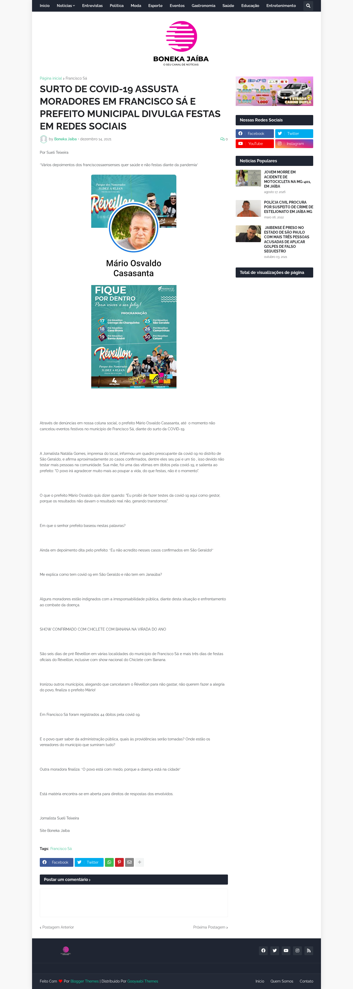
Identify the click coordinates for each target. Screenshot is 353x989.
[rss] (308, 950)
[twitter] (274, 950)
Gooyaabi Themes (142, 981)
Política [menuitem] (117, 5)
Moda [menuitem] (136, 5)
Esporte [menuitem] (155, 5)
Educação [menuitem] (250, 5)
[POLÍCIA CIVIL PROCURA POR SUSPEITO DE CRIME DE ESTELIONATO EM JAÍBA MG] (248, 208)
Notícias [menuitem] (64, 5)
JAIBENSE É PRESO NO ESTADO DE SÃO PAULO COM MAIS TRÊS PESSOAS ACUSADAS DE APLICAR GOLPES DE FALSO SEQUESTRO (286, 239)
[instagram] (297, 950)
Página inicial (51, 78)
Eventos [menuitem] (177, 5)
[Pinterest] (119, 862)
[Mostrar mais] (139, 862)
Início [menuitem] (45, 5)
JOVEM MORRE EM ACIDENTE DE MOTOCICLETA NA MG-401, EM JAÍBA (287, 179)
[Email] (129, 862)
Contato (306, 981)
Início (260, 981)
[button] (308, 6)
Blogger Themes (85, 981)
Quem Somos (282, 981)
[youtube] (286, 950)
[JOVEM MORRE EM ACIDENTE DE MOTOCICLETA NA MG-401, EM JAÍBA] (248, 178)
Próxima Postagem (209, 927)
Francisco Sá (76, 78)
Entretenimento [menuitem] (281, 5)
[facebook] (263, 950)
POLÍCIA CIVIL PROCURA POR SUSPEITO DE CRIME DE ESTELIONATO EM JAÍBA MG (288, 207)
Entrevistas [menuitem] (92, 5)
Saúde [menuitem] (228, 5)
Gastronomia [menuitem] (203, 5)
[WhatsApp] (109, 862)
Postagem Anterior (58, 927)
